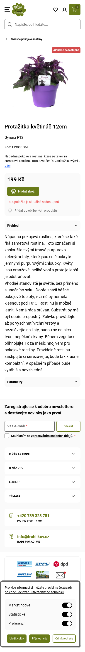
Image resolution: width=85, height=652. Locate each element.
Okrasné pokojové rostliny (26, 39)
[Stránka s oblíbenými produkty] (55, 9)
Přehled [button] (13, 225)
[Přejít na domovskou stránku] (30, 9)
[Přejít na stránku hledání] (10, 24)
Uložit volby (17, 638)
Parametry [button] (14, 382)
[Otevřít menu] (7, 9)
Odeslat (68, 426)
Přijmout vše (39, 638)
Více (7, 166)
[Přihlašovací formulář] (64, 9)
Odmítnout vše (64, 638)
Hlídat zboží (26, 191)
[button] (64, 9)
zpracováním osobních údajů (51, 436)
